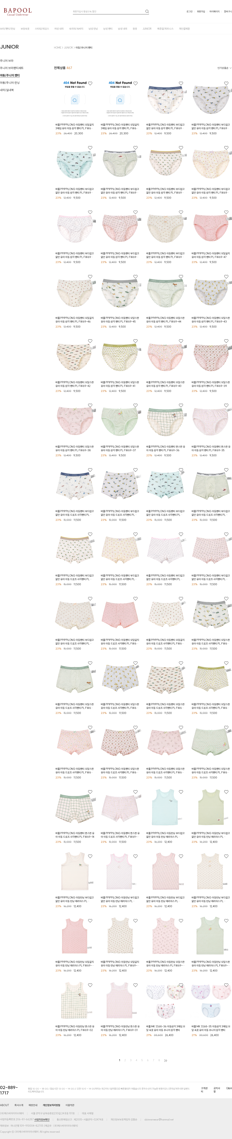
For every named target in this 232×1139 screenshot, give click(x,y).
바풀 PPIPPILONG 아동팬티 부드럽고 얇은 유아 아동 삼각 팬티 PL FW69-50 (74, 255)
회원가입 (201, 11)
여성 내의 (59, 28)
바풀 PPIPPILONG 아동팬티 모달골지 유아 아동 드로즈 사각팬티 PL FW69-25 (120, 641)
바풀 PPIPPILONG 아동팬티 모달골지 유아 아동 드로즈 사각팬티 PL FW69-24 (165, 641)
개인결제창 (184, 28)
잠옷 (135, 28)
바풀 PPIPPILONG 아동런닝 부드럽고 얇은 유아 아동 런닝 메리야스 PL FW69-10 (74, 899)
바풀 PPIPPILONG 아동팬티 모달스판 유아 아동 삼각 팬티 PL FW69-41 (120, 384)
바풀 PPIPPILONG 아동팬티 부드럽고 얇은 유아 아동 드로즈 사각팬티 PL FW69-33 (120, 513)
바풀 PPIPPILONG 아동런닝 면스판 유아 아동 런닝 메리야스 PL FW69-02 (74, 1028)
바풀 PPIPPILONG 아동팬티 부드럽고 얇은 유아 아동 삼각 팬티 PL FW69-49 (120, 255)
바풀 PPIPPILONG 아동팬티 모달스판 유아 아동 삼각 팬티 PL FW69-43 (211, 319)
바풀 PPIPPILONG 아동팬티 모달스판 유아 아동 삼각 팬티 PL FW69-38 (74, 448)
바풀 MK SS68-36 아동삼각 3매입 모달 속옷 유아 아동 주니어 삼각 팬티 (165, 1028)
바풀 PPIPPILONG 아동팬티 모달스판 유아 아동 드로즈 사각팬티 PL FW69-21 (120, 706)
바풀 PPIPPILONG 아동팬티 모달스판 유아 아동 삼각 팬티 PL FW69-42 (74, 384)
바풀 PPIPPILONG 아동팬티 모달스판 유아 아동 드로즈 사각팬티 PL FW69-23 (211, 641)
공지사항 (217, 1090)
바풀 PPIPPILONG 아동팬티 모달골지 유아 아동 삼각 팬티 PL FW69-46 (74, 319)
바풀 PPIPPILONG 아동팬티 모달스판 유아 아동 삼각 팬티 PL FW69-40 (165, 384)
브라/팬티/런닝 (7, 28)
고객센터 (204, 1090)
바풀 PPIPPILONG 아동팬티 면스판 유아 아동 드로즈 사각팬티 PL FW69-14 (74, 835)
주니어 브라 (6, 61)
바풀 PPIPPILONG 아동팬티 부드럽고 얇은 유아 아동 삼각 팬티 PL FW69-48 (165, 255)
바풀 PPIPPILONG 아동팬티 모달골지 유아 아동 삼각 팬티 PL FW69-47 (211, 255)
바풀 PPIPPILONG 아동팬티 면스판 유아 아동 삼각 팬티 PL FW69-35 (211, 448)
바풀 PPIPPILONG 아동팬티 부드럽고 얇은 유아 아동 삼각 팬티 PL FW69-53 (120, 191)
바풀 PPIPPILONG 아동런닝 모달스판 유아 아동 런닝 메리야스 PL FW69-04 (165, 963)
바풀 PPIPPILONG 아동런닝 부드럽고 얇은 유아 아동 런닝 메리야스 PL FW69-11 (211, 835)
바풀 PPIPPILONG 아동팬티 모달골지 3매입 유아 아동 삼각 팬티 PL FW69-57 (120, 126)
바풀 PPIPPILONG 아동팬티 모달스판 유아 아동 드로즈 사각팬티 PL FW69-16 (165, 770)
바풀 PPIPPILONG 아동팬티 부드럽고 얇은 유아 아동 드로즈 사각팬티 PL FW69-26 (74, 641)
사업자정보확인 (41, 1119)
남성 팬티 (108, 28)
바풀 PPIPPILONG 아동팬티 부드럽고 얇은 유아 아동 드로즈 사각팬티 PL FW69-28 (165, 577)
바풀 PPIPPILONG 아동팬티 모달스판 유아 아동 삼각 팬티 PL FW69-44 (165, 319)
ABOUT (4, 1105)
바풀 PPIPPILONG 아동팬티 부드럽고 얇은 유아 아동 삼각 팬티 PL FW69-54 (74, 191)
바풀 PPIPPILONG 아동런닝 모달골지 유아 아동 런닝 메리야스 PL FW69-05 (120, 963)
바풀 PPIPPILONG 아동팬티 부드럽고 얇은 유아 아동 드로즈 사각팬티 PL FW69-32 (165, 513)
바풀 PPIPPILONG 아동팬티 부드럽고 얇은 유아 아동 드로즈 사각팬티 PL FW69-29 (120, 577)
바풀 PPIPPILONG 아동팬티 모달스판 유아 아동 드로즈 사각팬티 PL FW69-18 (74, 770)
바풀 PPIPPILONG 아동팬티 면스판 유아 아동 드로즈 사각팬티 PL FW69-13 (120, 835)
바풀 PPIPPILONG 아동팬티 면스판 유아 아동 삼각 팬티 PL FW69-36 (165, 448)
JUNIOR (147, 28)
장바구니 (228, 11)
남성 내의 (122, 28)
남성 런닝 (93, 28)
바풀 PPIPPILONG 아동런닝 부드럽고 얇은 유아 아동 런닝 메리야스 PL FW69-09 (120, 899)
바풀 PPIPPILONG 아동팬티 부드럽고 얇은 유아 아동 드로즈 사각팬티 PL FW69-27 (211, 577)
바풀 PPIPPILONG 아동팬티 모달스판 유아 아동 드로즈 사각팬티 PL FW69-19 (211, 706)
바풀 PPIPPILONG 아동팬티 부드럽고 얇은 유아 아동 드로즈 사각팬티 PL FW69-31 (211, 513)
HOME (57, 47)
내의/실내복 (7, 90)
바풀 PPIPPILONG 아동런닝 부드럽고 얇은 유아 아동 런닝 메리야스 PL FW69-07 (211, 899)
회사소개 (18, 1105)
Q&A (229, 1088)
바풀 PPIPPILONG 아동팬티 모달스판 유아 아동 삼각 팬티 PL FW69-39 (211, 384)
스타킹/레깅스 (42, 28)
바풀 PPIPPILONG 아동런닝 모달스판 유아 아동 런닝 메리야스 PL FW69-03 (211, 963)
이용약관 (70, 1105)
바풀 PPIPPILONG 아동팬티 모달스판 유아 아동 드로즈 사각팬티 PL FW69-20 (165, 706)
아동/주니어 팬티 (10, 75)
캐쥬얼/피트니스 (165, 28)
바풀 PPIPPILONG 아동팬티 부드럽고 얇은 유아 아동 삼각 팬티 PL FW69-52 (165, 191)
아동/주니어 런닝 (10, 83)
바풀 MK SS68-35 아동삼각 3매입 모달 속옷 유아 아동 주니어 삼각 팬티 (211, 1028)
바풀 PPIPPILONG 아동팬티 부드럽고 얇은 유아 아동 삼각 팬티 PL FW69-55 (211, 126)
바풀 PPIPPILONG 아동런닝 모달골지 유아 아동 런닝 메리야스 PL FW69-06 (74, 963)
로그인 (189, 11)
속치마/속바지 (76, 28)
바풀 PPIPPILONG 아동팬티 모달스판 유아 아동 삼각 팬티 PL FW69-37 (120, 448)
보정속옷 (25, 28)
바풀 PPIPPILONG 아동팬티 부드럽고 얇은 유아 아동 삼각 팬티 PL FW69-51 (211, 191)
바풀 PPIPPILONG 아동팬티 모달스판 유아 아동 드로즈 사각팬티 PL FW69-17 (120, 770)
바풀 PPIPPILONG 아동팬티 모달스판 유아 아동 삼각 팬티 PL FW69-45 (120, 319)
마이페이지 (214, 11)
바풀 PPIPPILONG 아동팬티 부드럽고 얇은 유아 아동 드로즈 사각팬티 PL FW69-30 (74, 577)
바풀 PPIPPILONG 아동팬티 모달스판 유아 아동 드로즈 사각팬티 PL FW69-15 (211, 770)
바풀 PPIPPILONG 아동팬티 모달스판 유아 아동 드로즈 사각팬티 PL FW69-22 (74, 706)
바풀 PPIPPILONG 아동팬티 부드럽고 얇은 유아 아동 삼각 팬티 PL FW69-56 (165, 126)
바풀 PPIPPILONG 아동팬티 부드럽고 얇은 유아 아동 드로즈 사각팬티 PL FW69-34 (74, 513)
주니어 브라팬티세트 (12, 68)
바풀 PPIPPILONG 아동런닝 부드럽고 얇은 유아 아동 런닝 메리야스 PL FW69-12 (165, 835)
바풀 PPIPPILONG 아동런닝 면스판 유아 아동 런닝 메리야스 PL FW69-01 (120, 1028)
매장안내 (33, 1105)
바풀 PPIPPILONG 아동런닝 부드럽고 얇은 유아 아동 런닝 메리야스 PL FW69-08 (165, 899)
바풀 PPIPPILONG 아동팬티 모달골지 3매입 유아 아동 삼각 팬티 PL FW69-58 (74, 126)
